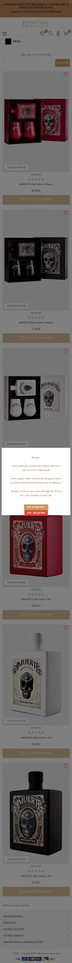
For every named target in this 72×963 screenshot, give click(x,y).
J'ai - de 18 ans (36, 512)
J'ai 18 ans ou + (36, 507)
